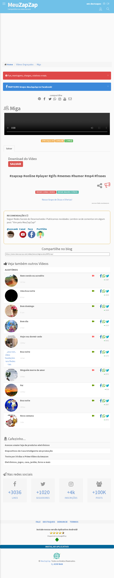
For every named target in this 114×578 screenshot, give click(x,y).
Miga (39, 64)
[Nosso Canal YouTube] (65, 99)
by (57, 564)
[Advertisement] (57, 37)
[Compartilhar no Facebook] (45, 99)
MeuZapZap (45, 561)
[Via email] (70, 99)
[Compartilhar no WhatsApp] (55, 99)
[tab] (9, 148)
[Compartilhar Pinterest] (39, 99)
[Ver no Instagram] (60, 99)
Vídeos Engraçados (25, 64)
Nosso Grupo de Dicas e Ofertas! (57, 199)
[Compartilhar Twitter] (51, 99)
